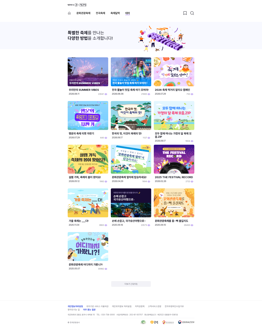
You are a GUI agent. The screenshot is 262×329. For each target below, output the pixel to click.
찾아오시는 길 (74, 309)
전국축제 (100, 13)
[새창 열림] (143, 323)
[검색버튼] (192, 13)
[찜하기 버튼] (185, 13)
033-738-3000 (108, 315)
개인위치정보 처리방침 (122, 306)
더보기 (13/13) (131, 284)
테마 (127, 13)
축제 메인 (69, 13)
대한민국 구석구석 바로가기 (77, 5)
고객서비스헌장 (154, 306)
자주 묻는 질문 (89, 309)
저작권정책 (140, 306)
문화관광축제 (83, 13)
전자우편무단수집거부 (174, 306)
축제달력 (115, 13)
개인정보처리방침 (75, 306)
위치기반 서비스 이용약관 (97, 306)
